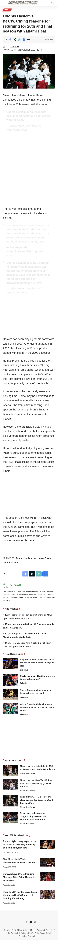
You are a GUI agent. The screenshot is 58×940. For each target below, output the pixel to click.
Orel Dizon (15, 47)
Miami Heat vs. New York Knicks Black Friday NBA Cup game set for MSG (36, 783)
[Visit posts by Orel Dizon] (6, 48)
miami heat (31, 558)
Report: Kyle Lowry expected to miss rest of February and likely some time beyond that (19, 844)
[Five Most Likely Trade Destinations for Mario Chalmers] (47, 862)
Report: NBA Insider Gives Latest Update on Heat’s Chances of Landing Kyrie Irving (20, 895)
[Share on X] (15, 39)
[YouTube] (31, 922)
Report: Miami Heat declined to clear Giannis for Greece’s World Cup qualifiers (36, 800)
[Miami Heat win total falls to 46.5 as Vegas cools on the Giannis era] (10, 770)
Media (7, 10)
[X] (26, 922)
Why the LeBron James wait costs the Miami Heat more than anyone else (37, 662)
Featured (20, 558)
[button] (5, 3)
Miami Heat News (27, 773)
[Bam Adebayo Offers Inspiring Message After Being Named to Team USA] (47, 876)
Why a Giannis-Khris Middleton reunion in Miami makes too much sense (37, 707)
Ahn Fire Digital (13, 933)
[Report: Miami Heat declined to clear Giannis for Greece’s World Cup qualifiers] (10, 800)
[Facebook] (23, 922)
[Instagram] (34, 922)
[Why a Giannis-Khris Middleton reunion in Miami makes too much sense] (10, 708)
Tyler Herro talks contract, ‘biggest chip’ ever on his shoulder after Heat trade (33, 816)
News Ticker (45, 558)
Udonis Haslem (10, 562)
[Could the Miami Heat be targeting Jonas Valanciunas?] (10, 680)
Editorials (24, 670)
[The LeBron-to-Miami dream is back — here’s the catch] (10, 694)
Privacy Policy (33, 936)
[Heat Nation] (23, 3)
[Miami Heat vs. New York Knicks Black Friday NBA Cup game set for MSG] (10, 784)
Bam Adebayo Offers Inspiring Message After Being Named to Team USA (19, 877)
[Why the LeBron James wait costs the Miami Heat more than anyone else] (10, 663)
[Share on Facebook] (10, 39)
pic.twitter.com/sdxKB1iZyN (24, 282)
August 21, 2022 (16, 129)
